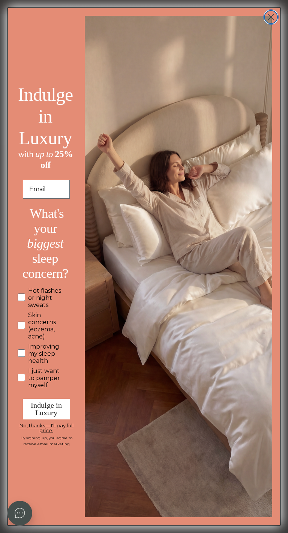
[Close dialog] (271, 17)
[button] (20, 513)
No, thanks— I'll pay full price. (47, 427)
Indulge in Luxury (46, 409)
